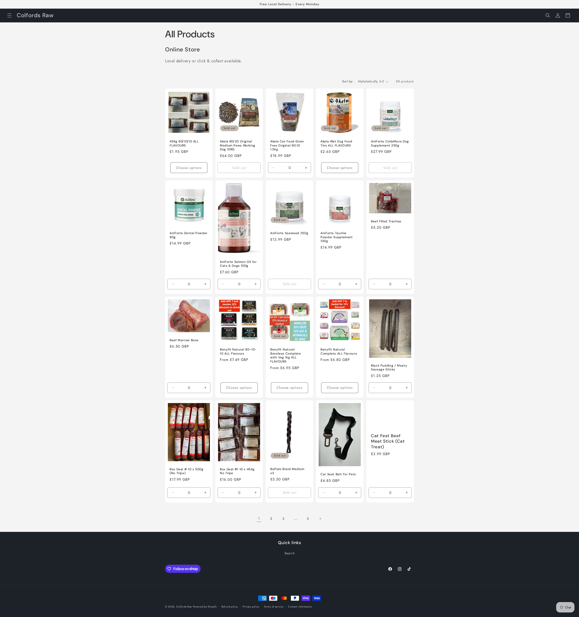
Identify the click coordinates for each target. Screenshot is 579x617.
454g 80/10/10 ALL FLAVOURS (184, 144)
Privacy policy (251, 606)
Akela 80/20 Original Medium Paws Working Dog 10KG (237, 145)
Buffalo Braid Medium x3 (287, 471)
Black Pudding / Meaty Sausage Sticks (389, 368)
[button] (9, 15)
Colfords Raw (184, 606)
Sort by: (347, 81)
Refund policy (229, 606)
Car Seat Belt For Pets (338, 474)
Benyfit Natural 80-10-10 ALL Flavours (238, 352)
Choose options (189, 167)
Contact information (300, 606)
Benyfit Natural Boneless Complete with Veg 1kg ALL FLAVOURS (285, 356)
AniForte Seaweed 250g (289, 233)
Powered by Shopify (205, 606)
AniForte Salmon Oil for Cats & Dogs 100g (238, 264)
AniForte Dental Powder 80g (188, 235)
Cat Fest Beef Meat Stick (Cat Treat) (388, 441)
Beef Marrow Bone (184, 340)
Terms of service (273, 606)
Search (290, 553)
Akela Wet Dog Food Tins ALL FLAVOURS (336, 144)
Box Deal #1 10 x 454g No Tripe (237, 471)
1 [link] (259, 518)
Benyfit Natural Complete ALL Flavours (338, 352)
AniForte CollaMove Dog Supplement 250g (390, 144)
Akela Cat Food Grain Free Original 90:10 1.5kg (287, 145)
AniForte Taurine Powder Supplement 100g (336, 237)
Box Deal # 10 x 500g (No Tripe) (187, 471)
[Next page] (320, 519)
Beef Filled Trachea (386, 221)
